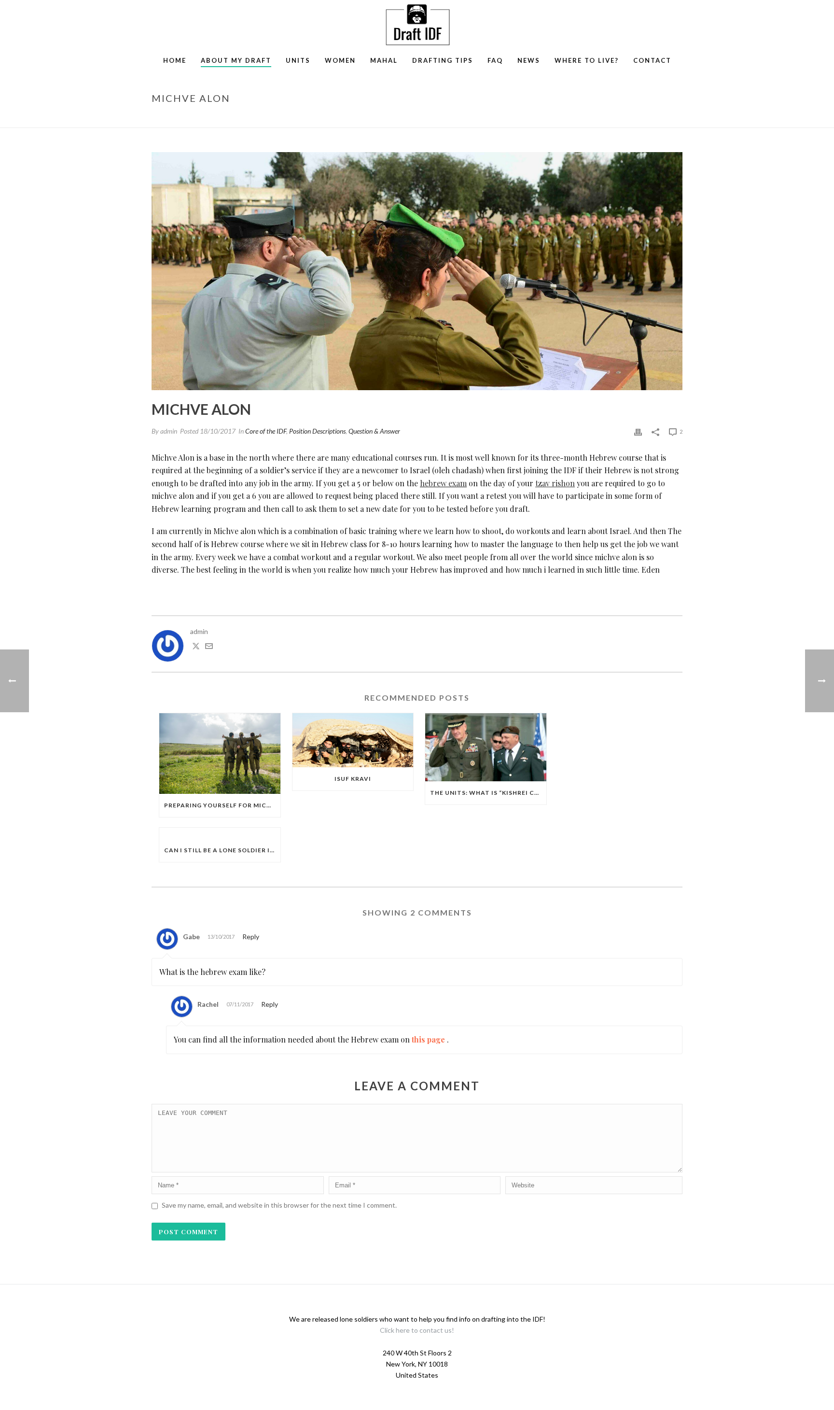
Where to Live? (587, 60)
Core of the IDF (265, 431)
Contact (652, 60)
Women (340, 60)
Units (298, 60)
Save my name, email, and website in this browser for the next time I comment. (279, 1205)
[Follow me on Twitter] (196, 647)
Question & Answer (374, 431)
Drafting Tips (442, 60)
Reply (250, 936)
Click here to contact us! (417, 1330)
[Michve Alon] (417, 271)
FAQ (495, 60)
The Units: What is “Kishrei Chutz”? (488, 792)
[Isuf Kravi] (353, 740)
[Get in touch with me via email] (209, 647)
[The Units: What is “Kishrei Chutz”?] (485, 747)
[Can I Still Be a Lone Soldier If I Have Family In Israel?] (219, 833)
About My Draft (236, 60)
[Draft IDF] (417, 24)
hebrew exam (443, 483)
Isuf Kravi (352, 778)
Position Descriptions (317, 431)
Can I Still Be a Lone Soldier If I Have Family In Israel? (222, 850)
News (528, 60)
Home (174, 60)
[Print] (638, 431)
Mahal (384, 60)
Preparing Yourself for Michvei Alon (222, 805)
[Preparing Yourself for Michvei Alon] (219, 753)
